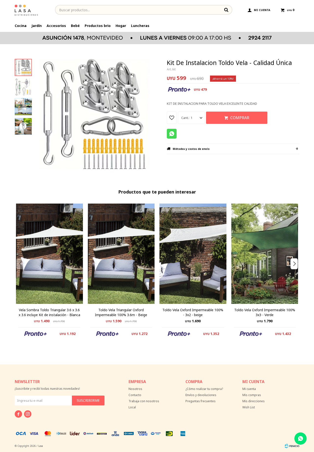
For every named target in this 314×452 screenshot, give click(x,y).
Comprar (239, 117)
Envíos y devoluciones (200, 395)
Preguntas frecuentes (200, 401)
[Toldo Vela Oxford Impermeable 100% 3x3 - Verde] (264, 254)
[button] (296, 273)
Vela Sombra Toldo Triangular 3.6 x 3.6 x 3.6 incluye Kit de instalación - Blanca (49, 312)
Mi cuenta (249, 389)
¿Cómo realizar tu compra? (204, 389)
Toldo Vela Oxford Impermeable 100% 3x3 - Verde (264, 312)
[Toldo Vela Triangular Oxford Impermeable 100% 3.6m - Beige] (121, 254)
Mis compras (251, 395)
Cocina (20, 25)
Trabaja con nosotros (144, 401)
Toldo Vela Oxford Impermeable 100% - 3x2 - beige (192, 312)
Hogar (121, 25)
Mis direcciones (253, 401)
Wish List (248, 407)
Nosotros (135, 389)
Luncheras (140, 25)
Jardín (36, 25)
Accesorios (56, 25)
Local (132, 407)
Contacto (135, 395)
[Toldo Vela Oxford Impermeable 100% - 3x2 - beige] (192, 254)
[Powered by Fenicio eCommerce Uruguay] (292, 446)
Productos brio (98, 25)
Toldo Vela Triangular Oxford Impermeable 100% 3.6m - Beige (121, 312)
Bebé (75, 25)
